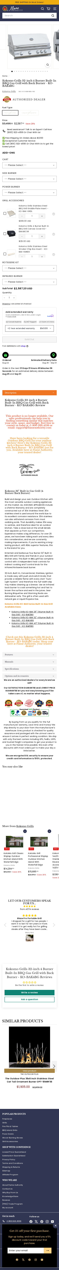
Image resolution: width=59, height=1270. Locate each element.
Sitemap (6, 1170)
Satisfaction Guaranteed (13, 1155)
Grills (4, 1122)
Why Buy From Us (10, 1192)
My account (7, 1207)
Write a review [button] (29, 992)
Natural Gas (11, 113)
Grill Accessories (10, 1141)
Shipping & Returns (11, 1167)
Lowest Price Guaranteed (14, 1152)
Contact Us (7, 1189)
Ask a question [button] (29, 999)
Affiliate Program (10, 1174)
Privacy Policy (8, 1159)
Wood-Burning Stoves (12, 1137)
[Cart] (48, 9)
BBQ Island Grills (9, 1130)
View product (29, 1070)
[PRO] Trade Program (12, 1204)
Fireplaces (7, 1119)
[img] (29, 906)
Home (5, 76)
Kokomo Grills (9, 91)
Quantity (7, 292)
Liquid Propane (30, 113)
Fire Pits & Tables (10, 1126)
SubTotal (7, 288)
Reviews (6, 1200)
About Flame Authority (12, 1185)
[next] (54, 1067)
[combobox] (29, 15)
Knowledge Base (10, 1196)
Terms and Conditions (12, 1163)
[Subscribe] (47, 1250)
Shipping (6, 304)
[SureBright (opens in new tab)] (50, 316)
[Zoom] (47, 64)
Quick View (53, 214)
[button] (29, 392)
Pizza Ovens (8, 1134)
